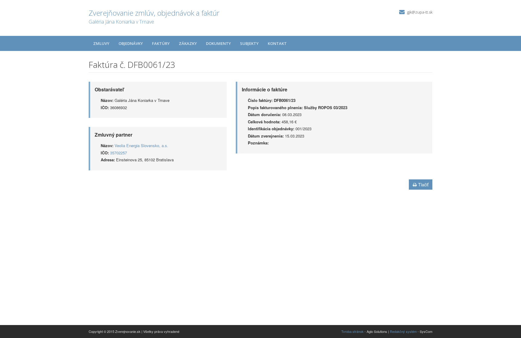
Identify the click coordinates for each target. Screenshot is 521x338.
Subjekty (249, 43)
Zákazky (188, 43)
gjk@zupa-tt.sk (419, 12)
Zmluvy (101, 43)
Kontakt (277, 43)
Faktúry (161, 43)
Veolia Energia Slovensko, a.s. (141, 145)
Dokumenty (218, 43)
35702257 (118, 153)
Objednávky (130, 43)
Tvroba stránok (352, 331)
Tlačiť (423, 185)
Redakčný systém (403, 331)
